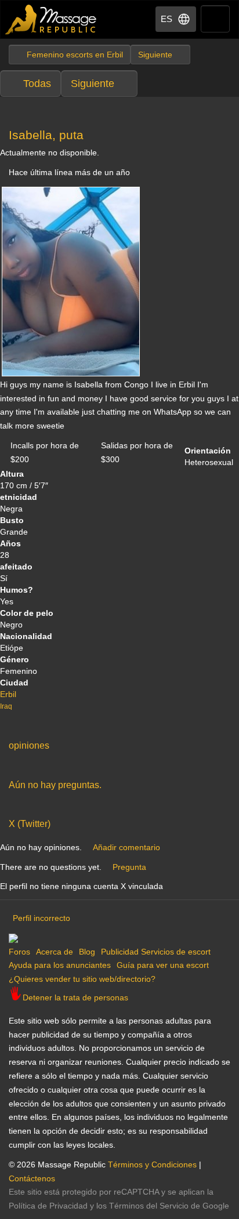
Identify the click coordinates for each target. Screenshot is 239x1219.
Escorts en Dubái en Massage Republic (51, 19)
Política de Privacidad (48, 1205)
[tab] (119, 743)
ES (166, 19)
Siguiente (92, 83)
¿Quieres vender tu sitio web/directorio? (82, 979)
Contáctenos (32, 1178)
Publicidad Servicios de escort (156, 951)
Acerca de (54, 951)
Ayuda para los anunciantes (60, 965)
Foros (19, 951)
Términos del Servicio (149, 1205)
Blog (87, 951)
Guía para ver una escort (163, 965)
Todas (37, 83)
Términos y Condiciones (152, 1164)
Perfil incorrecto (41, 918)
